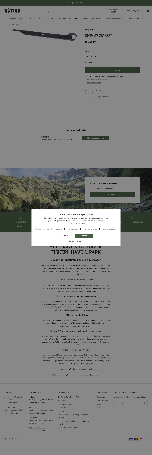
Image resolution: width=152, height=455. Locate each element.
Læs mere (81, 224)
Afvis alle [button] (66, 236)
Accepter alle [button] (84, 236)
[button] (76, 241)
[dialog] (76, 227)
